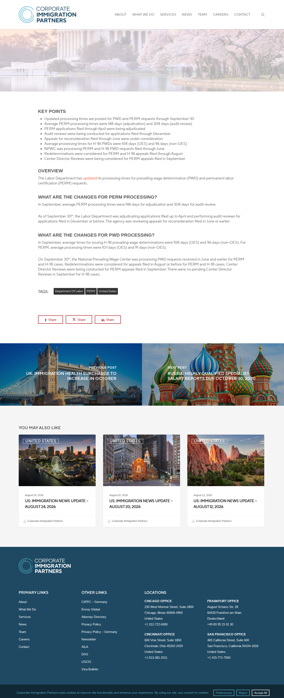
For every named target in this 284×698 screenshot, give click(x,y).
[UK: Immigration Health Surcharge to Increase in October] (71, 374)
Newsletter (88, 639)
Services (25, 617)
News (23, 624)
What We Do (27, 609)
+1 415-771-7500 (218, 657)
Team (22, 632)
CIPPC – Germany (94, 602)
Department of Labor (69, 291)
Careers (24, 639)
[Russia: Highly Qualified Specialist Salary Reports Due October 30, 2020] (213, 374)
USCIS (86, 661)
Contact (24, 647)
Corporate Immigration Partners (45, 521)
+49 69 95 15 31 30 (220, 624)
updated (90, 178)
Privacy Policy (91, 624)
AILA (84, 647)
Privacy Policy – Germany (99, 632)
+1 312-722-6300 (156, 624)
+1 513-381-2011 (155, 657)
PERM (91, 291)
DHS (84, 654)
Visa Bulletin (89, 669)
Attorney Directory (93, 617)
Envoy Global (90, 609)
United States (141, 68)
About (23, 602)
